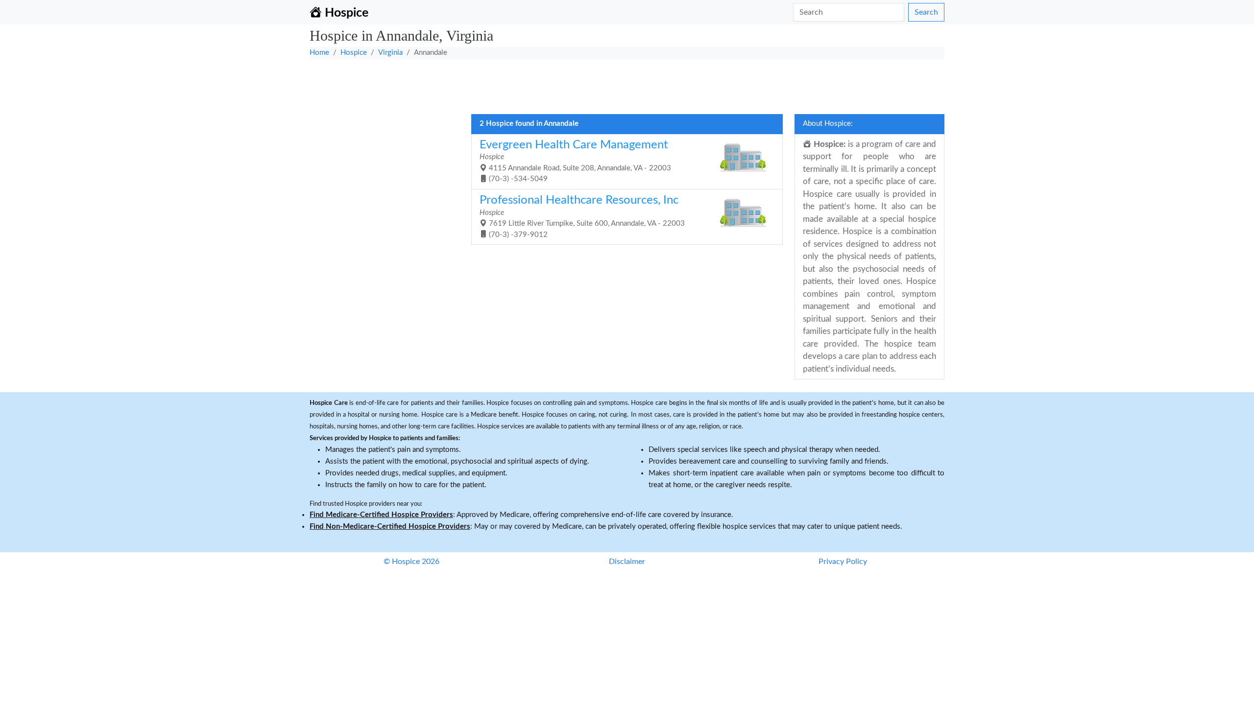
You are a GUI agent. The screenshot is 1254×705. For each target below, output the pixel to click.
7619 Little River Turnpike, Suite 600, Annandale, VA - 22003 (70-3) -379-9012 (582, 216)
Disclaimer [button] (627, 561)
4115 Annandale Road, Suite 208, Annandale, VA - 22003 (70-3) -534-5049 (575, 161)
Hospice (353, 52)
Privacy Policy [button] (843, 561)
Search (926, 12)
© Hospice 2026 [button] (411, 561)
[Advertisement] (603, 84)
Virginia (390, 52)
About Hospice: (828, 123)
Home (319, 52)
